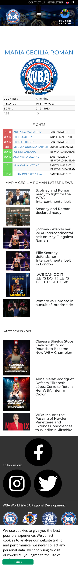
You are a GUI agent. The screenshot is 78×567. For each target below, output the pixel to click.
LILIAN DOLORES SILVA (27, 174)
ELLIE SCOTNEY (23, 137)
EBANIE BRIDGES (23, 142)
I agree (18, 561)
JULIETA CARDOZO (24, 151)
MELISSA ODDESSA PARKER (30, 147)
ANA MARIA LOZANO (26, 156)
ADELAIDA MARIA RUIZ (27, 132)
